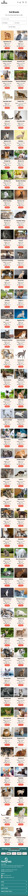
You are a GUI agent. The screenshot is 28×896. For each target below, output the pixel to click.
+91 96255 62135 (7, 875)
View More (7, 48)
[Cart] (23, 2)
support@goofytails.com (8, 877)
